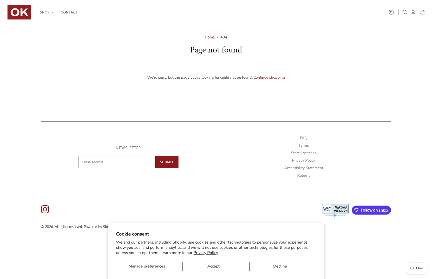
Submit (167, 162)
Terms (303, 145)
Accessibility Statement (303, 167)
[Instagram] (391, 12)
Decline (280, 266)
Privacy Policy (206, 253)
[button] (46, 12)
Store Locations (303, 152)
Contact (69, 12)
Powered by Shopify (99, 227)
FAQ (304, 137)
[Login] (413, 12)
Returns (303, 175)
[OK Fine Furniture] (19, 12)
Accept (213, 266)
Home (210, 37)
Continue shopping (269, 77)
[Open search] (405, 12)
